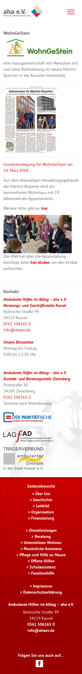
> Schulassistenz (41, 567)
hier (44, 208)
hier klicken (39, 262)
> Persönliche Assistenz (41, 548)
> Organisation (41, 512)
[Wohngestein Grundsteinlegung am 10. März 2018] (37, 233)
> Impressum (41, 586)
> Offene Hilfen (41, 560)
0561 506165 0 (17, 323)
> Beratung (41, 536)
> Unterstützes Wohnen (41, 542)
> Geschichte (41, 499)
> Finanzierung (41, 518)
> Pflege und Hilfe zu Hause (41, 554)
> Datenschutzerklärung (41, 592)
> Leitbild (41, 505)
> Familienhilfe (41, 573)
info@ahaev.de (16, 329)
